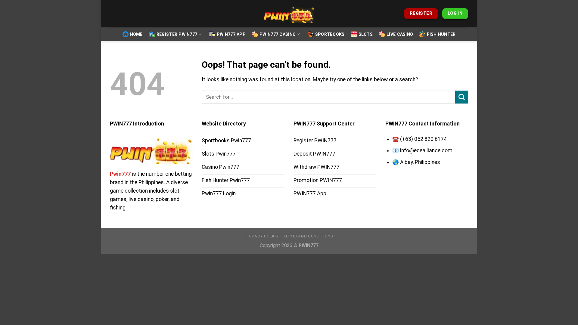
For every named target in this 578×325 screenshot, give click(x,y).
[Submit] (461, 97)
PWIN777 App (231, 34)
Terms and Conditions (308, 236)
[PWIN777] (289, 14)
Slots (366, 34)
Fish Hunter (441, 34)
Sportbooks (330, 34)
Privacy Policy (261, 236)
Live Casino (400, 34)
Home (136, 34)
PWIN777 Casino (277, 34)
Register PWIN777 (177, 34)
